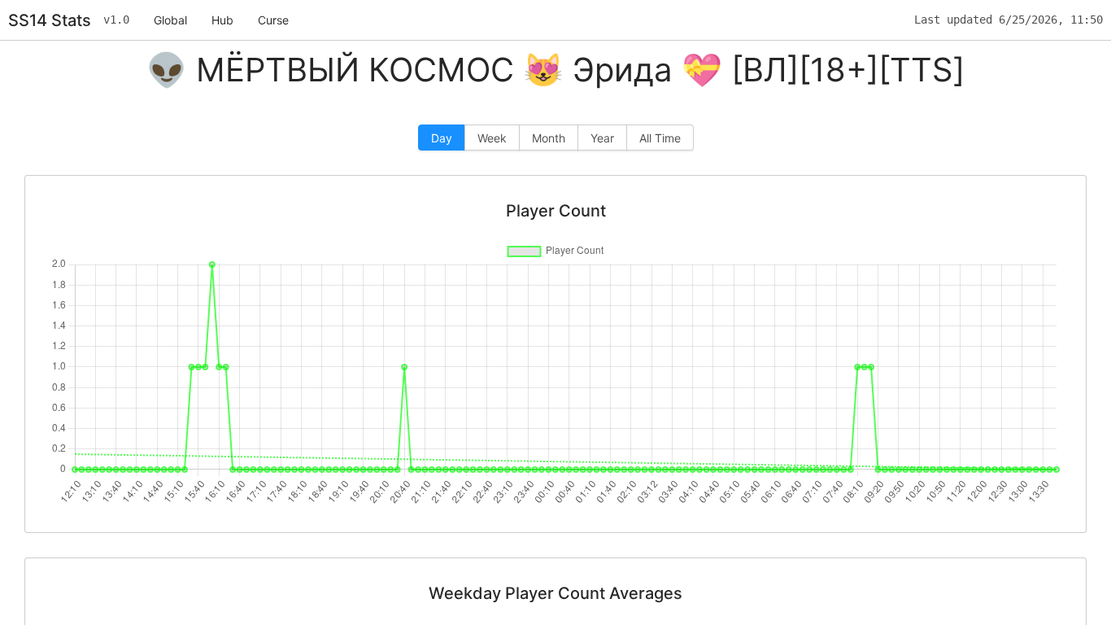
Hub (222, 20)
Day (441, 138)
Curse (273, 20)
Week (492, 138)
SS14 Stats (49, 20)
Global (170, 20)
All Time (660, 138)
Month (548, 138)
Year (602, 138)
